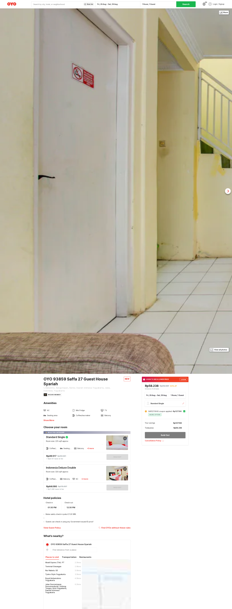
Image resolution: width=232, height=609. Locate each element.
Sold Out (117, 487)
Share (225, 12)
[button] (165, 441)
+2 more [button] (84, 479)
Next (228, 191)
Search (185, 4)
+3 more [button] (90, 448)
